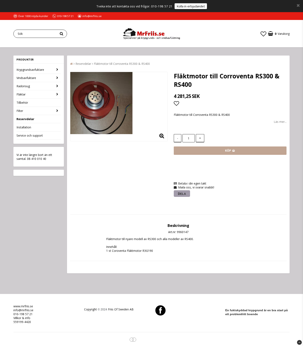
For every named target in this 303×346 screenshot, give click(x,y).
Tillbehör (22, 102)
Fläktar (21, 94)
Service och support (29, 135)
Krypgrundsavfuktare (30, 70)
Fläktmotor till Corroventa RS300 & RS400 (122, 64)
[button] (263, 34)
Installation (23, 127)
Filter (19, 111)
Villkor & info (21, 318)
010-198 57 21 (23, 314)
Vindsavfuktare (26, 78)
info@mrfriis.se (23, 310)
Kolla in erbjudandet (191, 6)
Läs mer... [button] (280, 122)
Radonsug (23, 86)
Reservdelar (25, 119)
